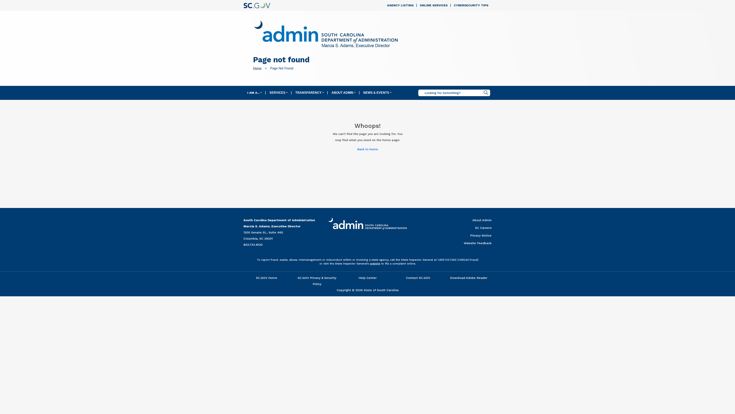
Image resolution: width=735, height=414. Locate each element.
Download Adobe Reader (468, 278)
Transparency (308, 92)
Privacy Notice (481, 235)
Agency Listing (400, 5)
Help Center (368, 278)
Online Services (434, 5)
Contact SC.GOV (418, 278)
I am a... (253, 92)
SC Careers (483, 228)
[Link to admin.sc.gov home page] (326, 35)
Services (277, 92)
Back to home (367, 149)
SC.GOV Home (266, 278)
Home (257, 68)
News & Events (376, 92)
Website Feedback (478, 243)
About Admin (342, 92)
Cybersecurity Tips (471, 5)
